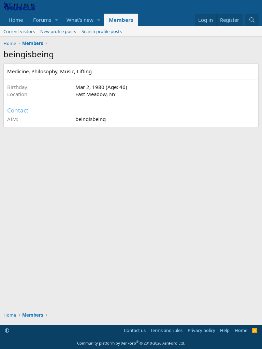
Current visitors (19, 31)
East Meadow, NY (95, 94)
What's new (80, 19)
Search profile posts (102, 31)
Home (16, 19)
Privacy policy (201, 330)
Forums (42, 19)
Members (121, 19)
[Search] (252, 20)
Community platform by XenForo (131, 343)
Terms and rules (166, 330)
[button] (56, 20)
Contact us (135, 330)
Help (225, 330)
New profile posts (58, 31)
